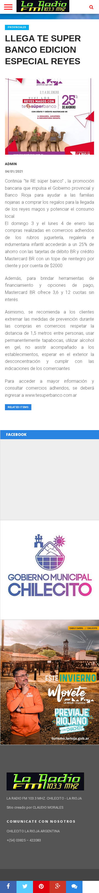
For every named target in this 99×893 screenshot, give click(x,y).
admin (11, 164)
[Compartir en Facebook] (8, 887)
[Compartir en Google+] (58, 887)
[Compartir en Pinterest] (41, 887)
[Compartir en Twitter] (24, 887)
